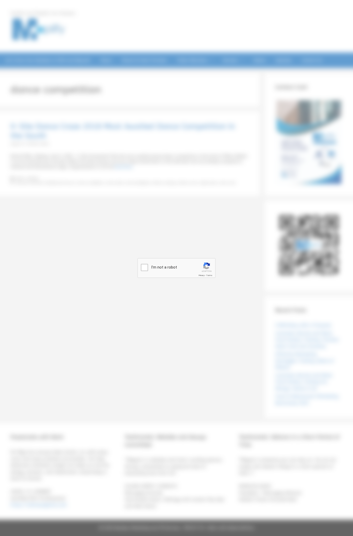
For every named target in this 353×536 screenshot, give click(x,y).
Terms (209, 275)
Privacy (201, 275)
